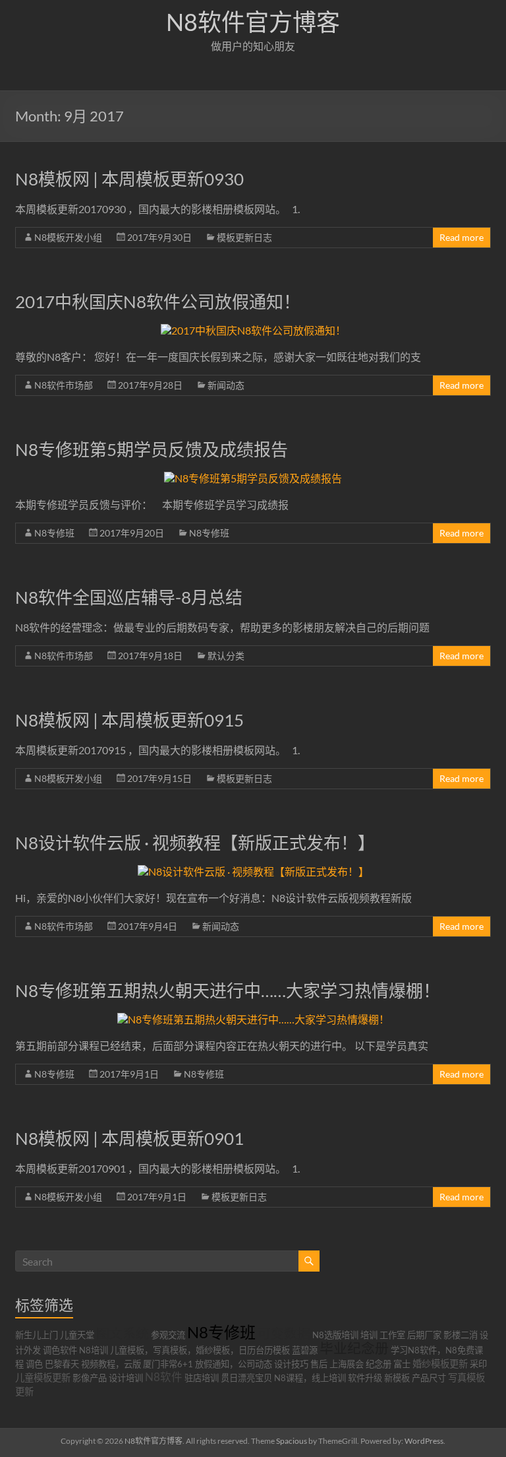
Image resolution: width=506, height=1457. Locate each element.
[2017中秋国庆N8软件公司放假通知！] (253, 330)
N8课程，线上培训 (310, 1378)
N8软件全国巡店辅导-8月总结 (128, 597)
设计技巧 (291, 1364)
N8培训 (93, 1350)
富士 (401, 1364)
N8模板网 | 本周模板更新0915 (129, 719)
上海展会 (346, 1364)
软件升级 (365, 1378)
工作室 (392, 1335)
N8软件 (164, 1377)
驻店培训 (201, 1378)
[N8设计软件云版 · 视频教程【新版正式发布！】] (253, 871)
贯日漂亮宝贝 (246, 1378)
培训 (369, 1335)
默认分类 (226, 655)
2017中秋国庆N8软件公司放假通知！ (157, 301)
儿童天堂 (77, 1335)
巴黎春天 (62, 1364)
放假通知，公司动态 (233, 1364)
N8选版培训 (335, 1335)
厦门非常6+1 (168, 1364)
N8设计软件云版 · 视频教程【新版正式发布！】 (195, 842)
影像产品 (89, 1378)
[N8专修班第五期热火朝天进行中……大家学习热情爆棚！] (253, 1019)
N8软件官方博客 (253, 21)
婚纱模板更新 (440, 1363)
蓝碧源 (305, 1350)
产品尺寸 (429, 1378)
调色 (34, 1364)
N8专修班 (54, 532)
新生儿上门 (36, 1335)
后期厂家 (424, 1335)
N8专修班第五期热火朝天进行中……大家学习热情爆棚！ (227, 990)
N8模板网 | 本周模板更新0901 (129, 1138)
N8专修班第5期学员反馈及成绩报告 (151, 449)
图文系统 (122, 1333)
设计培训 (126, 1378)
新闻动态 (226, 385)
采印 (478, 1364)
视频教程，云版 (111, 1364)
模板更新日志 (244, 237)
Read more (461, 237)
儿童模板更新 (42, 1377)
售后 (318, 1364)
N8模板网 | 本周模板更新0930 (129, 178)
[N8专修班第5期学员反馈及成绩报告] (253, 478)
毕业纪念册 (354, 1348)
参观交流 (168, 1335)
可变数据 (284, 1333)
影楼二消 (460, 1335)
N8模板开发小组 (68, 237)
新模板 (397, 1378)
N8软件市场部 (63, 385)
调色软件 (60, 1350)
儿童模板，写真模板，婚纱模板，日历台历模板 (200, 1350)
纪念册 (378, 1364)
